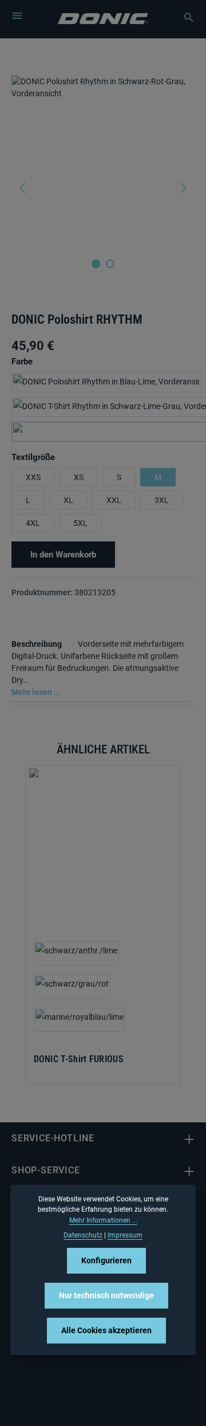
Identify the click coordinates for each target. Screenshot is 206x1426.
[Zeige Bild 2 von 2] (110, 264)
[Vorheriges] (23, 188)
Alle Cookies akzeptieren (106, 1330)
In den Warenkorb (63, 554)
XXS (33, 477)
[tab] (100, 666)
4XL (33, 523)
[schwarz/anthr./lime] (76, 953)
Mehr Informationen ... (103, 1220)
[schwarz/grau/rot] (72, 987)
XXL (113, 500)
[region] (103, 188)
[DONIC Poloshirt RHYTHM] (102, 162)
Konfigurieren (106, 1260)
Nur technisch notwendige (106, 1295)
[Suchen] (183, 17)
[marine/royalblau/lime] (79, 1020)
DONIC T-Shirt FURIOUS (79, 1059)
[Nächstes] (183, 188)
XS (79, 477)
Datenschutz (83, 1235)
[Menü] (17, 15)
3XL (161, 500)
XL (68, 500)
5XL (80, 523)
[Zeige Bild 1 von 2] (96, 264)
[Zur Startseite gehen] (103, 17)
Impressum (125, 1235)
